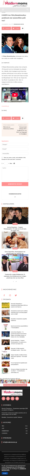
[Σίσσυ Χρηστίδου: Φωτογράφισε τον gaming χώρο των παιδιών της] (15, 240)
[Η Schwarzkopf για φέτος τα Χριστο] (24, 381)
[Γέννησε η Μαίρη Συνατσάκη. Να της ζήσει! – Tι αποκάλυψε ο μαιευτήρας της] (6, 371)
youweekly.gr (5, 106)
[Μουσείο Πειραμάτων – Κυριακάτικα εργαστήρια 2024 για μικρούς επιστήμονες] (6, 305)
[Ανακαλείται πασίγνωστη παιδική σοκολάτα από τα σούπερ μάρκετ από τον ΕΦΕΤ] (6, 312)
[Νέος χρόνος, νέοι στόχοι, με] (13, 381)
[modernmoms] (15, 3)
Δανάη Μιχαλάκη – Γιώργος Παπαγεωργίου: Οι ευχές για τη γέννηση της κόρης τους (15, 229)
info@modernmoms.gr (10, 442)
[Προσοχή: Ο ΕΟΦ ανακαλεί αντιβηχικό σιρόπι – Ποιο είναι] (6, 349)
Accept (4, 473)
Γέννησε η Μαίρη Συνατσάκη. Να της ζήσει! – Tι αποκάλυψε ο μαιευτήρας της (19, 371)
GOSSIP (15, 224)
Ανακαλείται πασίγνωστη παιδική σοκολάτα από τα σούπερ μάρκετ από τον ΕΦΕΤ (19, 312)
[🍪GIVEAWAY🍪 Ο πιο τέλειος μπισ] (20, 381)
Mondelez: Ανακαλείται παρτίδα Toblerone (12, 417)
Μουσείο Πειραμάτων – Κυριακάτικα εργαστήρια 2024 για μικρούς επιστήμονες (19, 305)
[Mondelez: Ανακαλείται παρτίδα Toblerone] (6, 319)
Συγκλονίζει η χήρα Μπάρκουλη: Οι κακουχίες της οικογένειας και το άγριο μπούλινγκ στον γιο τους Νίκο (15, 276)
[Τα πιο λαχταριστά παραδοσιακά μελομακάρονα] (6, 363)
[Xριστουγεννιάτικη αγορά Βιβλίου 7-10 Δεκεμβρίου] (6, 327)
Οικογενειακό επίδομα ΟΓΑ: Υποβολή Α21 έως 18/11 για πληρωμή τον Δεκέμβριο (21, 130)
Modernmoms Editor (19, 24)
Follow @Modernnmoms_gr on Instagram (16, 385)
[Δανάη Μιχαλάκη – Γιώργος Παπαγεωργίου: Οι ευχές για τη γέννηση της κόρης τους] (15, 215)
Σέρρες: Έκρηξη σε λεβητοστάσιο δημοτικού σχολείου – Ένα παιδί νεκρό (19, 356)
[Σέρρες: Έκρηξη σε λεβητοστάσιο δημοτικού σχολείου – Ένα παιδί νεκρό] (6, 356)
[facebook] (15, 196)
